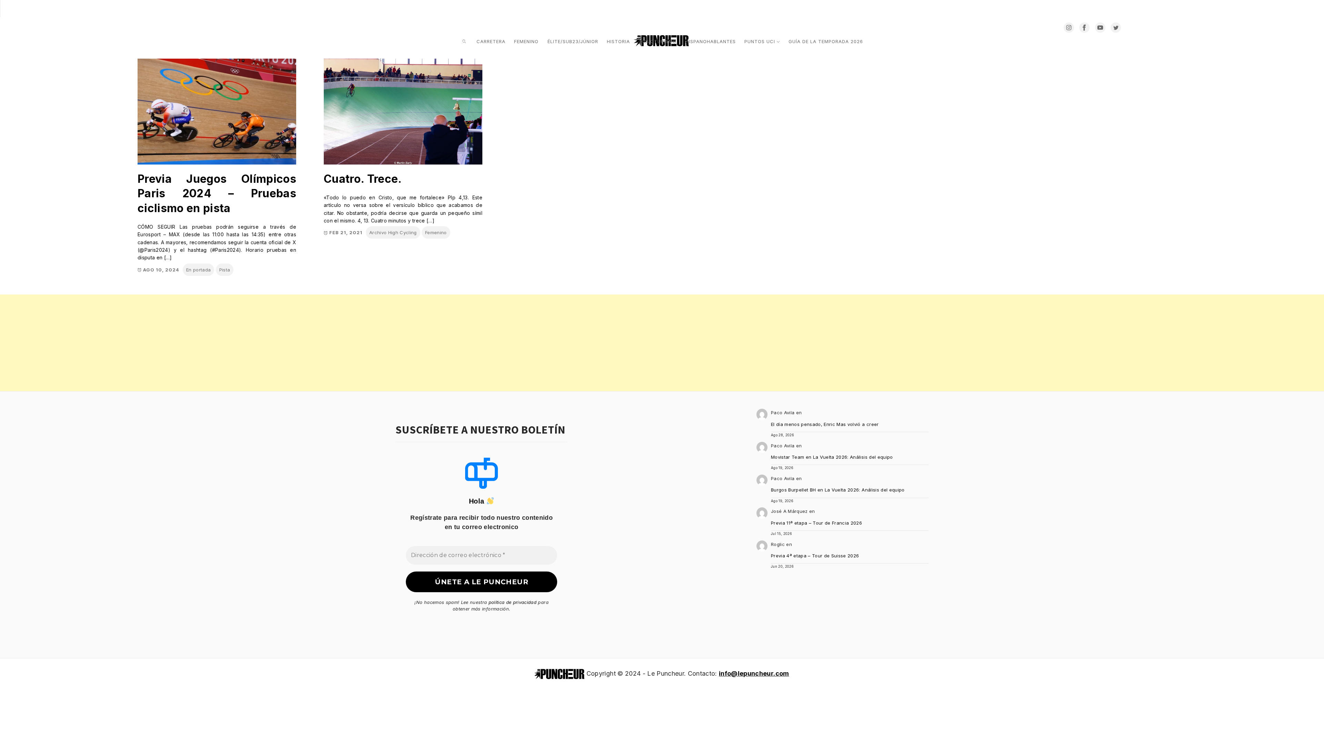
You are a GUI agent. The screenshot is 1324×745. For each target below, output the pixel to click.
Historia (618, 41)
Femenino (526, 41)
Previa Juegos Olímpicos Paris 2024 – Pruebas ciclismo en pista (217, 193)
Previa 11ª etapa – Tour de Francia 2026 (816, 523)
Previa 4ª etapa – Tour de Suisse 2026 (815, 555)
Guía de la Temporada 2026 (826, 41)
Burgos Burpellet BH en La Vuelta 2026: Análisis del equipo (838, 490)
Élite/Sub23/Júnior (573, 41)
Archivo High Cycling (393, 232)
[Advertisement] (207, 343)
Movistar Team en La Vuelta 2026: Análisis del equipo (832, 457)
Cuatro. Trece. (363, 179)
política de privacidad (512, 602)
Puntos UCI (759, 41)
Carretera (491, 41)
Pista (224, 269)
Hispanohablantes (710, 41)
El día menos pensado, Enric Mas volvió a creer (825, 424)
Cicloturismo (657, 41)
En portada (198, 269)
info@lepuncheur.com (754, 673)
